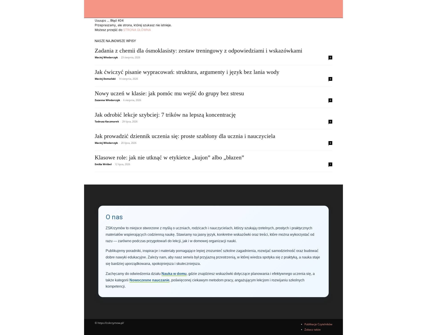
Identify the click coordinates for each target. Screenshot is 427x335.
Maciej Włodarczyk (106, 57)
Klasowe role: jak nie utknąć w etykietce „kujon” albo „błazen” (169, 157)
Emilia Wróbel (103, 164)
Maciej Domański (105, 78)
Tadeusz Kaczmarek (107, 121)
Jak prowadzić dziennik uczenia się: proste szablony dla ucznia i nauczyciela (185, 136)
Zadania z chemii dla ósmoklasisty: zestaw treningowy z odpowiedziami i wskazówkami (198, 50)
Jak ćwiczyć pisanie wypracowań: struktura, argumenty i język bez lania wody (187, 72)
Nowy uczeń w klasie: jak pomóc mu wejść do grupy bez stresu (169, 93)
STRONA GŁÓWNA (137, 30)
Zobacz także (312, 329)
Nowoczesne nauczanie (149, 280)
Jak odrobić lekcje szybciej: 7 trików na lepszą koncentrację (165, 115)
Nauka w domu (174, 274)
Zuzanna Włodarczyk (107, 100)
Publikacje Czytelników (318, 324)
